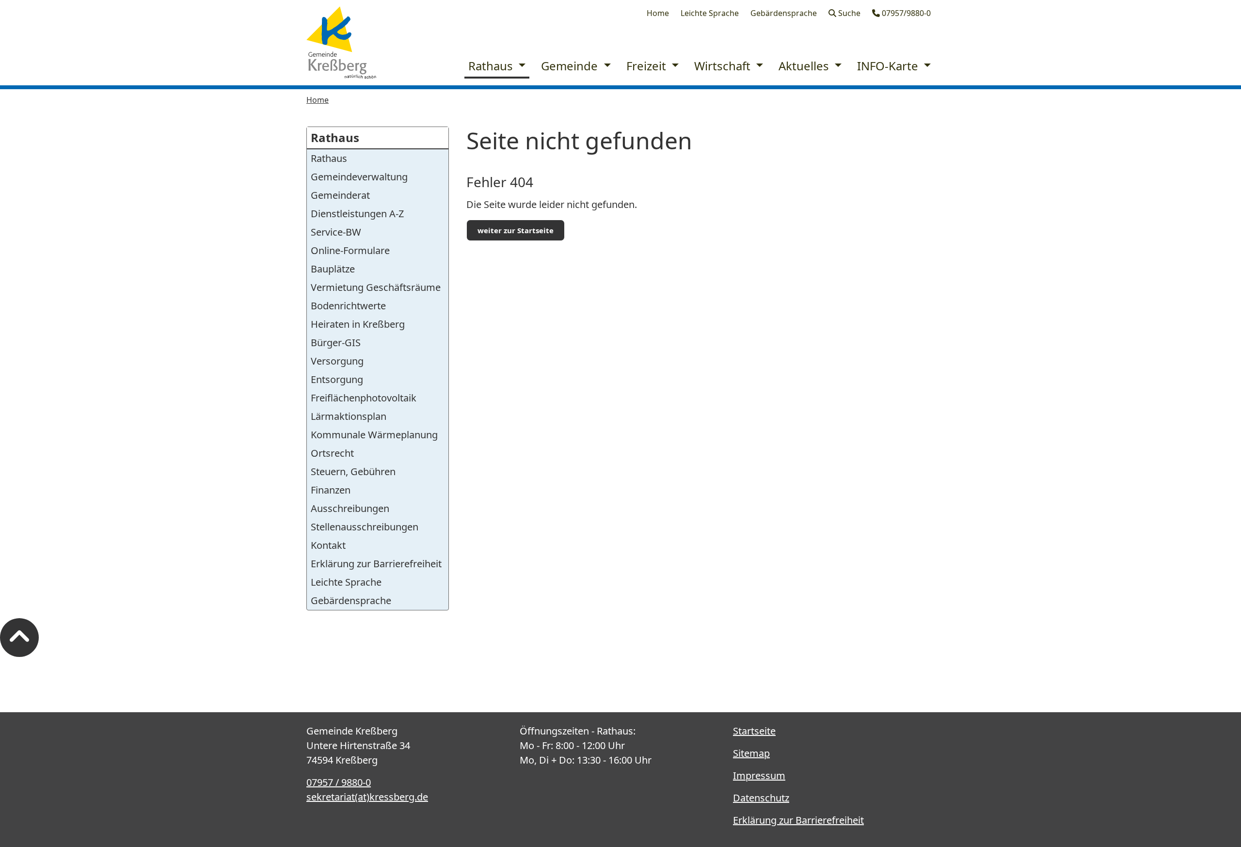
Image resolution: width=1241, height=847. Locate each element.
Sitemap (751, 753)
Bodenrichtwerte (348, 305)
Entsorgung (337, 379)
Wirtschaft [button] (723, 66)
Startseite (754, 730)
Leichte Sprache (710, 13)
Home (658, 13)
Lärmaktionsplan (348, 416)
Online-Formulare (350, 250)
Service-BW (336, 232)
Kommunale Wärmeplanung (374, 434)
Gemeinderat (340, 195)
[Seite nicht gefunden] (341, 42)
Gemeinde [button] (571, 66)
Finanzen (330, 489)
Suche (848, 13)
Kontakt (328, 545)
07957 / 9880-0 (338, 782)
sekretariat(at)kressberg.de (367, 796)
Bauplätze (333, 268)
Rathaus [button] (492, 66)
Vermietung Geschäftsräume (376, 287)
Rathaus (335, 137)
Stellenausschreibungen (364, 526)
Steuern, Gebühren (353, 471)
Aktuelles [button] (805, 66)
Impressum (759, 775)
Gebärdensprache (783, 13)
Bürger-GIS (336, 342)
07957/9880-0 (905, 13)
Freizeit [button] (647, 66)
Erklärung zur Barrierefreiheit (376, 563)
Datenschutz (761, 797)
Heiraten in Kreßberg (358, 324)
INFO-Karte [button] (889, 66)
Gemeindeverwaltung (359, 176)
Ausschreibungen (350, 508)
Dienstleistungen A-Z (357, 213)
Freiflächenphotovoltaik (363, 397)
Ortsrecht (332, 453)
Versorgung (337, 361)
